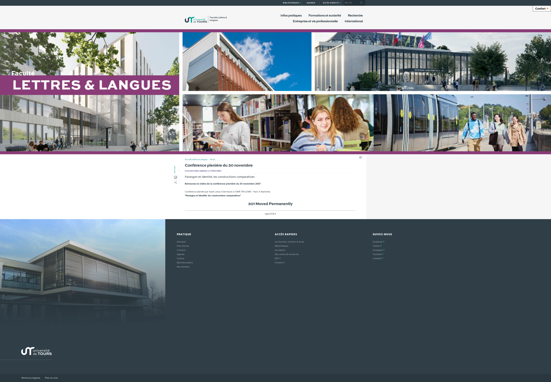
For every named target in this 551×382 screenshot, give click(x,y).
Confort (542, 8)
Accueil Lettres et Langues (196, 160)
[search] (351, 3)
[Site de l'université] (26, 353)
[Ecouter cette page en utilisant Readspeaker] (361, 158)
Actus (212, 160)
